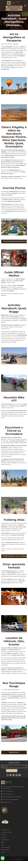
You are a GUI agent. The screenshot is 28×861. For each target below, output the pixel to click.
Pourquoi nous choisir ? (6, 832)
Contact (3, 852)
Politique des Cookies (9, 859)
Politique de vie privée (21, 858)
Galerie (2, 842)
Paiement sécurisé (5, 850)
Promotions (4, 835)
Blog (2, 845)
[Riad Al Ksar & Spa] (14, 3)
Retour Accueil (14, 752)
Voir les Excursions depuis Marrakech (15, 241)
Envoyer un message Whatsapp (10, 799)
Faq (7, 858)
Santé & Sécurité (5, 840)
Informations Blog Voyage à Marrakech (15, 556)
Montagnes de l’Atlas (6, 172)
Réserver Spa (14, 9)
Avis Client (3, 837)
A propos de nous (5, 830)
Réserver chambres (14, 7)
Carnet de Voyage (5, 847)
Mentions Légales (12, 858)
